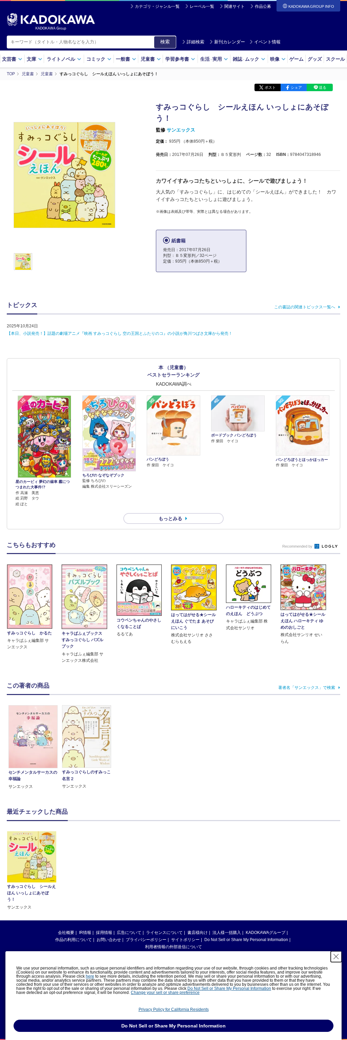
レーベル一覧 (202, 6)
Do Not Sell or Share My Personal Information (246, 940)
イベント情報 (267, 41)
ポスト (270, 87)
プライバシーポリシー (146, 939)
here (90, 976)
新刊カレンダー (229, 41)
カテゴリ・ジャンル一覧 (157, 6)
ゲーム (296, 59)
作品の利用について (73, 939)
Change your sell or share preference (165, 993)
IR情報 (85, 932)
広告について (129, 932)
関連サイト (234, 6)
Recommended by (297, 546)
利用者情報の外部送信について (173, 946)
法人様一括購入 (226, 932)
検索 (165, 41)
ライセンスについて (164, 932)
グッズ (315, 59)
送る (322, 87)
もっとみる (170, 518)
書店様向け (197, 932)
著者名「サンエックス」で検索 (306, 687)
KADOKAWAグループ (265, 932)
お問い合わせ (109, 939)
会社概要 (66, 932)
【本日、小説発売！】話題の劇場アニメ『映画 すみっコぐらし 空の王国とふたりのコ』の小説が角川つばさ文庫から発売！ (119, 333)
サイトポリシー (185, 939)
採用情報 (104, 932)
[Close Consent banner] (336, 956)
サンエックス (181, 129)
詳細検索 (195, 41)
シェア (296, 87)
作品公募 (263, 6)
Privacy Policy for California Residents (174, 1009)
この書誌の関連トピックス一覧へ (304, 307)
